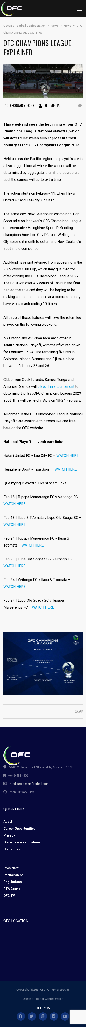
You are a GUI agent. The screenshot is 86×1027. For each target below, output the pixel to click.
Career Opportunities (19, 828)
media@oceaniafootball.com (29, 783)
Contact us (11, 849)
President (11, 868)
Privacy (9, 835)
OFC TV (9, 896)
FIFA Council (12, 889)
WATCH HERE (14, 504)
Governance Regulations (22, 842)
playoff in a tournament (56, 386)
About (7, 821)
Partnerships (13, 875)
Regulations (12, 882)
